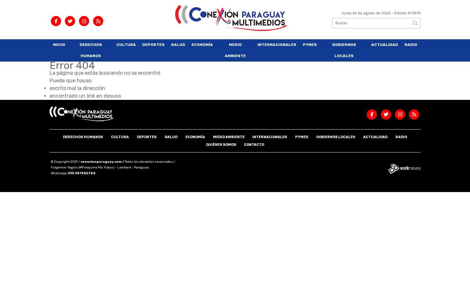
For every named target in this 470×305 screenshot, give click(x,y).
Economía (202, 44)
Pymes (310, 44)
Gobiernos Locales (344, 50)
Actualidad (384, 44)
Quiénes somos (221, 145)
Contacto (254, 145)
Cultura (126, 44)
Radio (410, 44)
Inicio (59, 44)
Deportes (153, 44)
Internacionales (276, 44)
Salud (178, 44)
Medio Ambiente (235, 50)
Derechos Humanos (91, 50)
